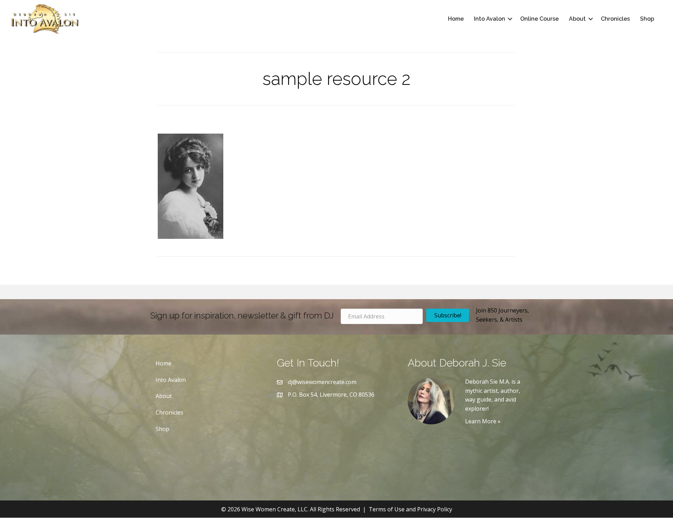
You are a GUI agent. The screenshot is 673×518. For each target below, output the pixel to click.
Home (456, 18)
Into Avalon (489, 18)
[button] (510, 19)
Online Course (539, 18)
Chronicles (615, 18)
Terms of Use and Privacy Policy (410, 509)
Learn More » (483, 421)
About (577, 18)
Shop (647, 18)
